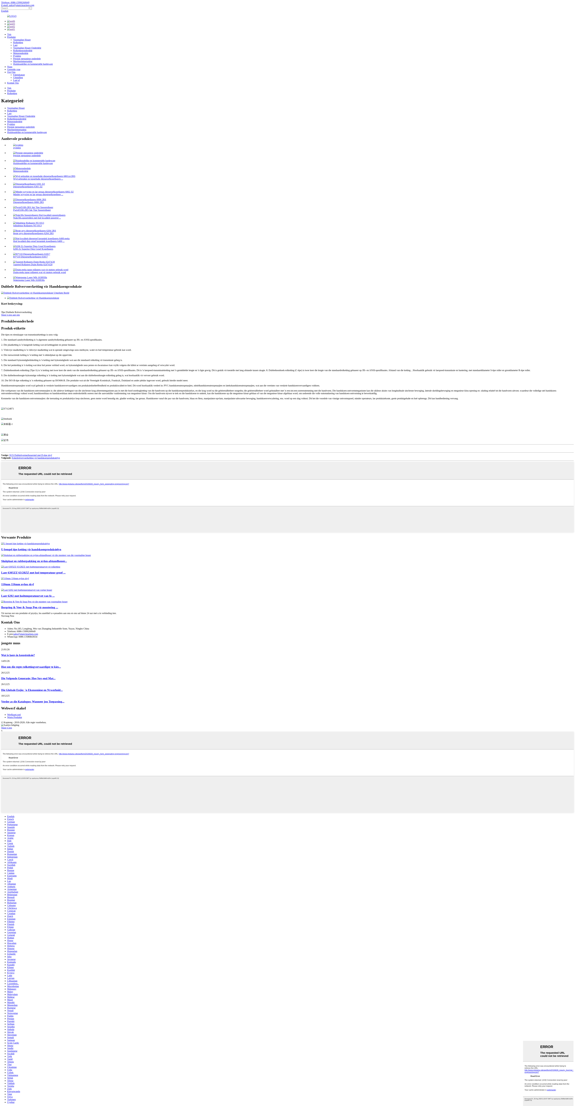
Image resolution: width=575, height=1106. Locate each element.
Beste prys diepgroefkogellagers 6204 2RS (33, 233)
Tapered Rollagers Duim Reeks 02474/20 (32, 264)
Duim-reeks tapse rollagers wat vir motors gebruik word (39, 272)
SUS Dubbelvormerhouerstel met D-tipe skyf (30, 455)
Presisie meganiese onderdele (27, 58)
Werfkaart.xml (14, 714)
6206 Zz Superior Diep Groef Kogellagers (33, 249)
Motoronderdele (20, 53)
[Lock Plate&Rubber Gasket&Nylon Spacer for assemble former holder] (46, 555)
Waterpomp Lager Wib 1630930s (29, 280)
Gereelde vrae (13, 69)
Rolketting (18, 42)
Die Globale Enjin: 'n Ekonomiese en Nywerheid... (32, 690)
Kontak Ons (13, 83)
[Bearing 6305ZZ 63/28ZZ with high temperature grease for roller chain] (30, 567)
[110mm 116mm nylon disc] (15, 578)
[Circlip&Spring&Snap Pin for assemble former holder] (34, 601)
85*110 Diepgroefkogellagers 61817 (30, 256)
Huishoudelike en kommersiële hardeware (33, 64)
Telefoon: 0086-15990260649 (15, 2)
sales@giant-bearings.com (25, 634)
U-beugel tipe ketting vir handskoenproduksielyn (31, 549)
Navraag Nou (7, 616)
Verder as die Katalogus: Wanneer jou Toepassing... (32, 701)
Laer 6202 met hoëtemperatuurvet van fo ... (28, 595)
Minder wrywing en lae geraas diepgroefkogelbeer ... (38, 194)
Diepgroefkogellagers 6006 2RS (28, 202)
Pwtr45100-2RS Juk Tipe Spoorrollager (32, 210)
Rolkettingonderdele (22, 50)
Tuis (9, 34)
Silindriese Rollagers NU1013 (27, 225)
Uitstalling (18, 77)
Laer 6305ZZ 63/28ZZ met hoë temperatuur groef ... (33, 572)
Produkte (11, 37)
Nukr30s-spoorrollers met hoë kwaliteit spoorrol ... (37, 218)
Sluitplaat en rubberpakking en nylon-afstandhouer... (34, 561)
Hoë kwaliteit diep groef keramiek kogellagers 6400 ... (39, 241)
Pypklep (17, 56)
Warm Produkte (14, 717)
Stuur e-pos (6, 728)
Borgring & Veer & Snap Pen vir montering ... (29, 607)
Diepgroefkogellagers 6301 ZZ (28, 186)
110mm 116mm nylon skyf (17, 584)
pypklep (17, 147)
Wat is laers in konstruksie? (18, 655)
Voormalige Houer (22, 39)
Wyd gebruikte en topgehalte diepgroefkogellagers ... (38, 179)
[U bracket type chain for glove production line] (25, 543)
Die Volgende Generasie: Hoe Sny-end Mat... (28, 678)
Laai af (16, 80)
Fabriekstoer (19, 75)
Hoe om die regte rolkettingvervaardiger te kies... (31, 666)
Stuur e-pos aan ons (10, 315)
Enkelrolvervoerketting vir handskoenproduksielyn (36, 458)
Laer (15, 45)
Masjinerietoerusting (22, 61)
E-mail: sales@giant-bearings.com (17, 5)
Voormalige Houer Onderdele (27, 48)
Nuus (9, 66)
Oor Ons (11, 72)
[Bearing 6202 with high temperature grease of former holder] (26, 590)
